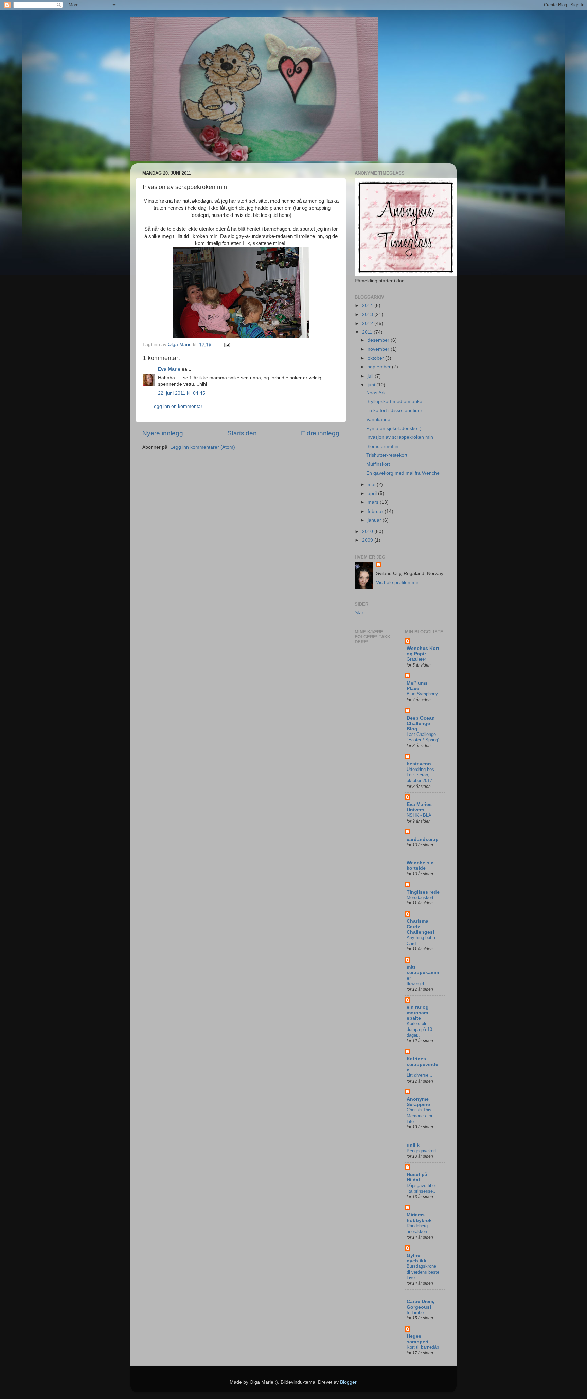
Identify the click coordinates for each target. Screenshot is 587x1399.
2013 (368, 314)
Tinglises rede (423, 892)
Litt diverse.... (420, 1075)
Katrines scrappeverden (422, 1064)
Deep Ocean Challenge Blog (421, 723)
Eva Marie (169, 369)
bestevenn (419, 763)
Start (360, 612)
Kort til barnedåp (423, 1347)
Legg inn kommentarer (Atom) (202, 447)
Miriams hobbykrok (419, 1217)
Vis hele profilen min (398, 582)
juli (371, 376)
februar (376, 511)
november (379, 349)
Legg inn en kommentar (176, 406)
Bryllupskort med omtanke (394, 401)
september (380, 366)
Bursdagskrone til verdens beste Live (423, 1272)
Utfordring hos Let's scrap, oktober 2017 (420, 775)
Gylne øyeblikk (416, 1258)
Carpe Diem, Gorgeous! (420, 1304)
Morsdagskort (420, 897)
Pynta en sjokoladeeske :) (394, 428)
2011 (368, 332)
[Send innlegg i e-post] (227, 344)
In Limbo (415, 1312)
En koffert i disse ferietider (394, 410)
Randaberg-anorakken (418, 1228)
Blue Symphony (422, 693)
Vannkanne (378, 419)
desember (379, 340)
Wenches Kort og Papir (423, 651)
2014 (368, 305)
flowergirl (415, 983)
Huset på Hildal (417, 1177)
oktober (376, 358)
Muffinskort (378, 464)
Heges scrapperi (417, 1339)
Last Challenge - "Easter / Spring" (423, 737)
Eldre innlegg (320, 433)
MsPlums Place (417, 685)
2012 (368, 323)
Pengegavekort (421, 1150)
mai (372, 484)
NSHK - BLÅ (419, 815)
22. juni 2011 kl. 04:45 (181, 393)
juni (372, 384)
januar (375, 520)
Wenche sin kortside (420, 865)
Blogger (348, 1382)
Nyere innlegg (162, 433)
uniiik (413, 1145)
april (373, 493)
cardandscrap (423, 839)
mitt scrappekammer (423, 973)
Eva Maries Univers (419, 807)
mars (374, 502)
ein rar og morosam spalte (418, 1013)
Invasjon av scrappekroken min (399, 437)
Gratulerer (416, 659)
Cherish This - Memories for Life (420, 1115)
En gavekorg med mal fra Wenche (403, 473)
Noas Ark (376, 392)
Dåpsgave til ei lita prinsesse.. (421, 1188)
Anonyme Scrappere (418, 1101)
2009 (368, 540)
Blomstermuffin (382, 446)
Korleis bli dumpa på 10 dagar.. (419, 1029)
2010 (368, 531)
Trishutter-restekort (386, 455)
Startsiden (242, 433)
